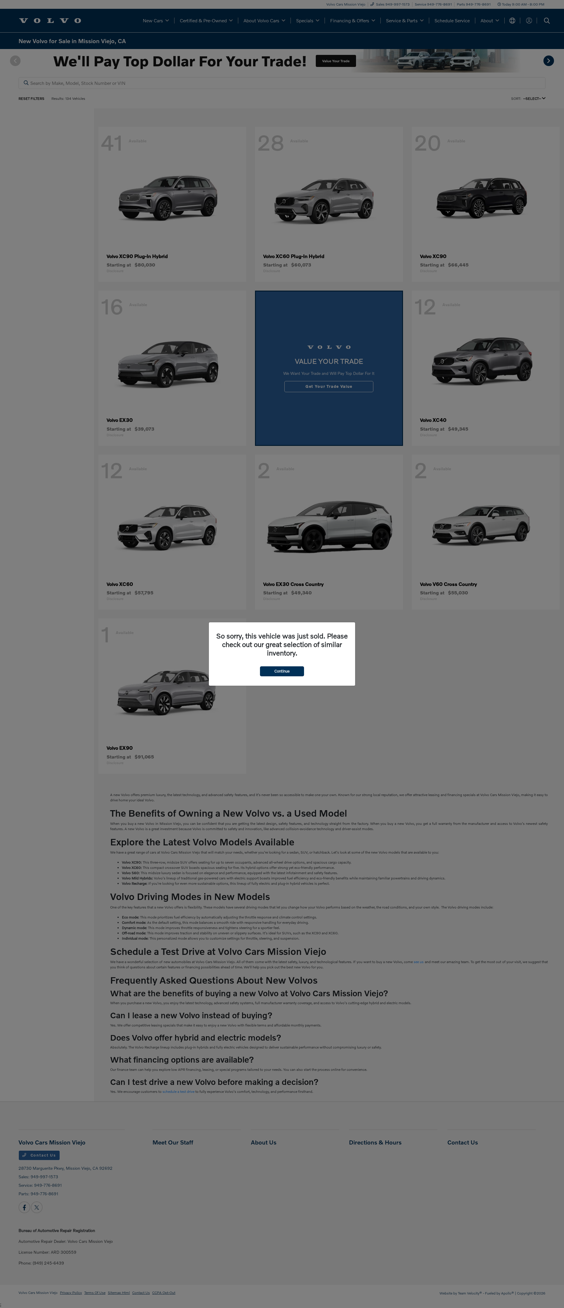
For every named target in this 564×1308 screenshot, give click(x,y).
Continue (282, 671)
